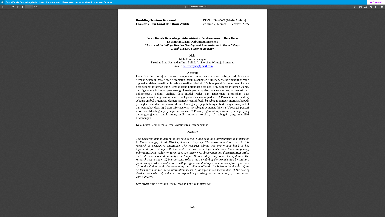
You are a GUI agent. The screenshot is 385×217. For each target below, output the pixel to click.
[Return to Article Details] (2, 2)
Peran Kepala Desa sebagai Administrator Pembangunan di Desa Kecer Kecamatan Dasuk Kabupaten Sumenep (59, 2)
